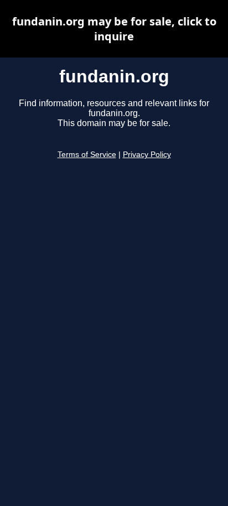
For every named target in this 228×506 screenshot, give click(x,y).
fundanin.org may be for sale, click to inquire (114, 29)
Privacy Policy (147, 154)
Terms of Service (87, 154)
